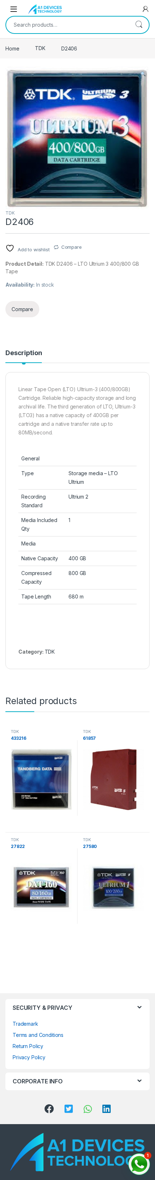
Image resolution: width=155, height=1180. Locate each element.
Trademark (25, 1024)
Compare (71, 247)
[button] (143, 74)
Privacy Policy (29, 1057)
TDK (40, 48)
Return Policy (28, 1046)
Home (12, 48)
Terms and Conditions (38, 1035)
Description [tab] (23, 353)
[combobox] (67, 25)
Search (139, 25)
